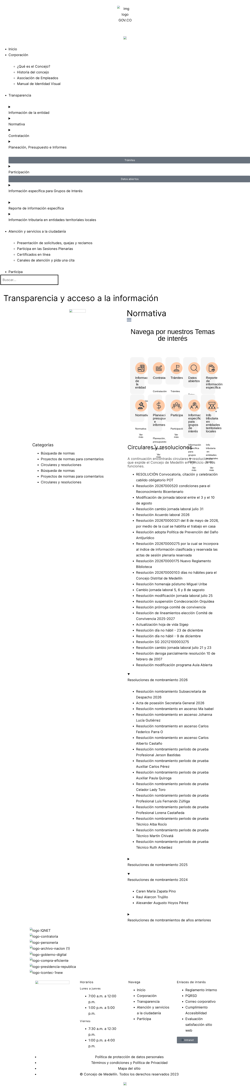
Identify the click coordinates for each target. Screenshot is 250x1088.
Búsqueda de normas (58, 453)
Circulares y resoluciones (61, 465)
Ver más (141, 435)
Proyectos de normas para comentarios (72, 459)
